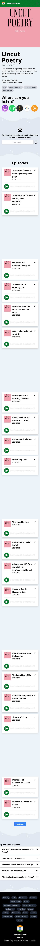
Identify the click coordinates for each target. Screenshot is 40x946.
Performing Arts (30, 87)
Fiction (30, 909)
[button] (37, 3)
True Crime (16, 913)
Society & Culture (15, 87)
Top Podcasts (16, 940)
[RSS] (34, 108)
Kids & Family (16, 902)
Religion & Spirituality (11, 905)
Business (33, 898)
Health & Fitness (21, 917)
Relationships (7, 90)
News (25, 913)
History (5, 913)
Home (6, 940)
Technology (10, 909)
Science (33, 917)
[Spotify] (12, 108)
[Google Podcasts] (27, 108)
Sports (19, 920)
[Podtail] (19, 108)
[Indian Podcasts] (20, 928)
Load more (20, 824)
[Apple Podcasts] (5, 108)
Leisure (33, 913)
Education (22, 898)
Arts (4, 87)
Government (7, 917)
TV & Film (21, 909)
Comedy (6, 898)
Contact (33, 940)
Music (26, 902)
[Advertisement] (20, 237)
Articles (25, 940)
